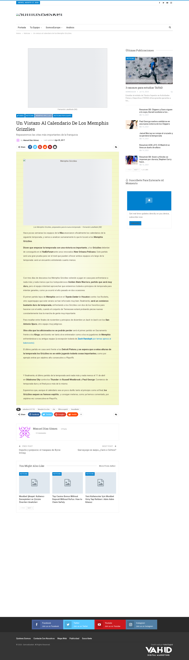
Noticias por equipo (62, 116)
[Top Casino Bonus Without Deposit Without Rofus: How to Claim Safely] (67, 483)
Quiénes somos (23, 638)
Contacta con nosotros (44, 638)
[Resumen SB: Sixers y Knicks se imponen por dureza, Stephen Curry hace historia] (132, 160)
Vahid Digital (168, 645)
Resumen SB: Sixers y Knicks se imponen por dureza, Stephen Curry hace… (155, 159)
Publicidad (74, 638)
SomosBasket (75, 409)
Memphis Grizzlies (43, 116)
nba (54, 409)
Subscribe (135, 223)
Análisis (70, 27)
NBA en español (63, 409)
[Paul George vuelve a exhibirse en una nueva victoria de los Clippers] (132, 124)
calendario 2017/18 (29, 409)
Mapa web (62, 638)
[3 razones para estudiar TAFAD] (149, 70)
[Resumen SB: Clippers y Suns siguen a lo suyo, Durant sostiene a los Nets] (132, 112)
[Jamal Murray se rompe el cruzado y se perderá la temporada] (132, 136)
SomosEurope (53, 27)
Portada (22, 27)
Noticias (29, 116)
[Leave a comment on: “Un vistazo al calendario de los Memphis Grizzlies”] (116, 147)
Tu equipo (35, 27)
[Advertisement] (122, 14)
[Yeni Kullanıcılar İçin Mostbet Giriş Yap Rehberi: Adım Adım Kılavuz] (100, 483)
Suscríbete (87, 638)
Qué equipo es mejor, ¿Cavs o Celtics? (97, 449)
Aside (21, 116)
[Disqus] (67, 568)
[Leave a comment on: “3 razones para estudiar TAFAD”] (172, 91)
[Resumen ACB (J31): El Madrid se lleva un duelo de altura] (132, 148)
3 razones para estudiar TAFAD (144, 87)
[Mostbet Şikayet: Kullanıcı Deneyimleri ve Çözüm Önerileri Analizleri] (34, 483)
